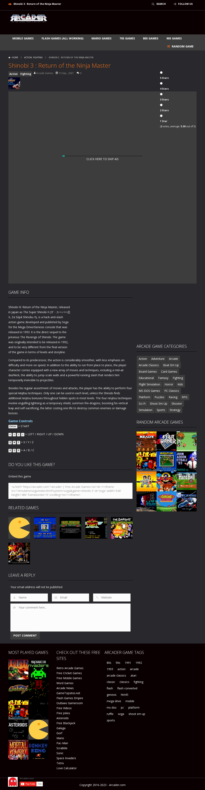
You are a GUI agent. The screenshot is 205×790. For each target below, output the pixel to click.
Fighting (38, 57)
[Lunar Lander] (38, 709)
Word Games (64, 683)
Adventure (158, 359)
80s (109, 663)
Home (15, 57)
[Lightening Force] (187, 501)
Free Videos (64, 708)
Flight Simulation (149, 384)
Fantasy (163, 378)
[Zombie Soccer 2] (187, 441)
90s (118, 663)
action (122, 669)
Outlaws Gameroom (69, 703)
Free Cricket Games (69, 673)
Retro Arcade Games (69, 668)
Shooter (177, 403)
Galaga (60, 728)
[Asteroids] (18, 729)
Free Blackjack (65, 723)
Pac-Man (62, 743)
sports (111, 720)
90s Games (174, 38)
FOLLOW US (185, 4)
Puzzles (159, 397)
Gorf (59, 733)
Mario (60, 738)
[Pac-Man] (38, 729)
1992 (139, 663)
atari (133, 675)
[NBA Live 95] (147, 501)
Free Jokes (63, 713)
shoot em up (137, 714)
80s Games (150, 38)
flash (110, 688)
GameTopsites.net (68, 693)
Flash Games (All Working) (62, 38)
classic (111, 682)
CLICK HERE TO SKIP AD (102, 159)
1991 (128, 663)
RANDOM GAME (182, 46)
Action (28, 57)
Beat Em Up (171, 365)
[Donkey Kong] (38, 749)
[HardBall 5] (187, 481)
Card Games (169, 371)
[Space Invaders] (38, 669)
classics (124, 682)
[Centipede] (38, 689)
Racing (173, 397)
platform (134, 707)
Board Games (148, 371)
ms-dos (112, 707)
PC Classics (171, 391)
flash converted (127, 688)
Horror (169, 384)
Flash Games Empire (69, 698)
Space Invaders (66, 758)
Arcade (173, 359)
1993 (110, 669)
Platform (144, 397)
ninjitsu (22, 393)
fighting (138, 682)
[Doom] (18, 669)
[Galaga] (18, 689)
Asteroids (62, 718)
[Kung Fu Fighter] (147, 481)
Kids (180, 384)
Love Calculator (66, 768)
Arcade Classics (149, 365)
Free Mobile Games (69, 678)
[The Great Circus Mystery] (167, 501)
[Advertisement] (124, 22)
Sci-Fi (142, 403)
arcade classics (116, 675)
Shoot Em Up (158, 403)
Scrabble (61, 748)
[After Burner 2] (167, 441)
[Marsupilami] (167, 461)
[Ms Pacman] (147, 461)
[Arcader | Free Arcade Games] (28, 17)
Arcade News (65, 688)
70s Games (127, 38)
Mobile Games (23, 38)
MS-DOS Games (149, 391)
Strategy (175, 410)
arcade (134, 669)
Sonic (59, 753)
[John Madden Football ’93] (187, 461)
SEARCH (161, 4)
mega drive (114, 701)
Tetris (60, 763)
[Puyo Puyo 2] (167, 481)
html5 (124, 695)
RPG (184, 397)
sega (121, 714)
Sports (161, 410)
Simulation (145, 410)
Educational (146, 378)
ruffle (110, 714)
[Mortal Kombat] (18, 749)
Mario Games (101, 38)
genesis (112, 695)
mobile (130, 701)
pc (122, 707)
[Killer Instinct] (147, 441)
